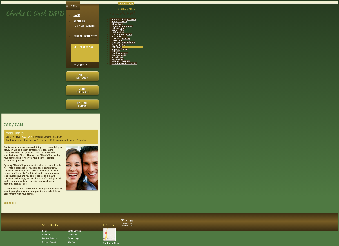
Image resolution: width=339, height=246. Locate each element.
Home (44, 231)
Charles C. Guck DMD (35, 13)
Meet (82, 76)
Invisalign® (46, 140)
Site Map (71, 242)
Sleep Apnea (60, 140)
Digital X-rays (13, 137)
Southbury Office (111, 243)
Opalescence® (31, 140)
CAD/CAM (27, 137)
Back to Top (10, 202)
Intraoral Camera (42, 137)
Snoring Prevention (77, 140)
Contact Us (72, 234)
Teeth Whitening (14, 140)
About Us (46, 234)
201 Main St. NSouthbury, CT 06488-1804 (122, 13)
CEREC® (57, 137)
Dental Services (74, 231)
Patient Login (73, 238)
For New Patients (49, 238)
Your (82, 90)
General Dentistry (49, 242)
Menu (73, 5)
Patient (82, 104)
